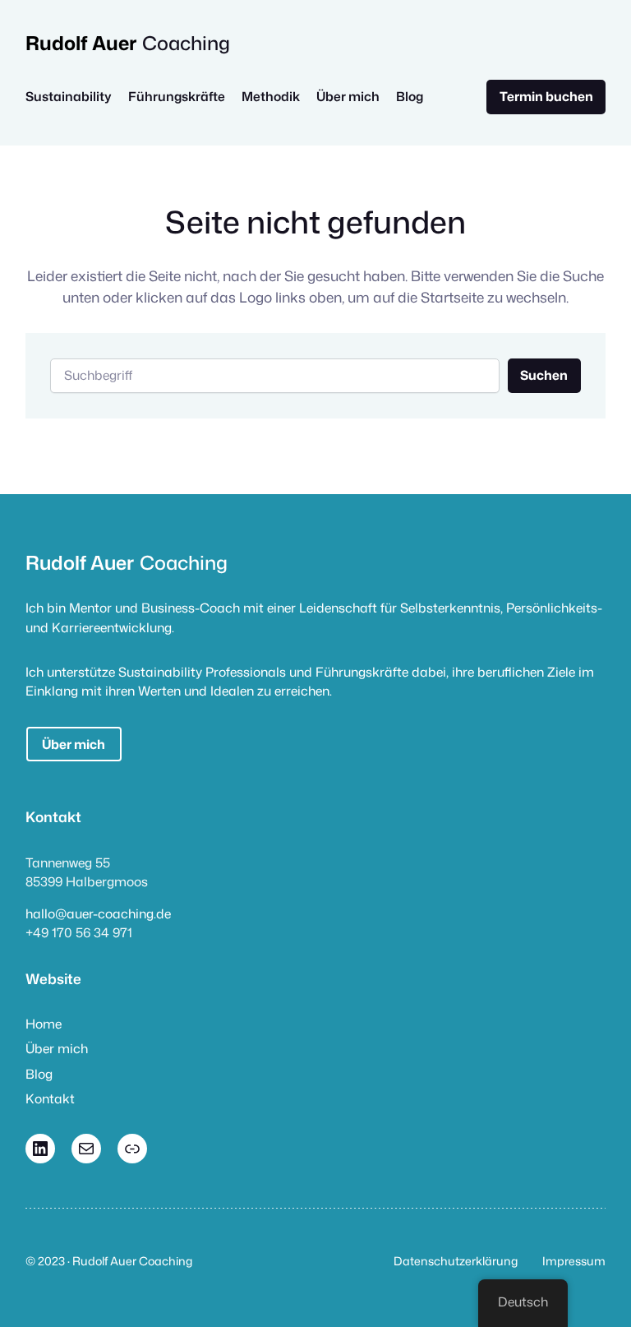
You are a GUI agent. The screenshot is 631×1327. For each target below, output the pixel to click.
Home (43, 1024)
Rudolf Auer (80, 43)
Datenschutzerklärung (456, 1261)
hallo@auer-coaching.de (98, 913)
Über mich (73, 744)
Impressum (574, 1261)
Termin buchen (546, 96)
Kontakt (50, 1098)
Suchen (544, 375)
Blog (39, 1074)
